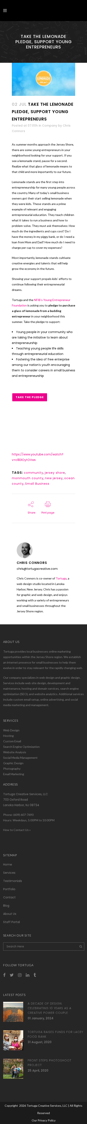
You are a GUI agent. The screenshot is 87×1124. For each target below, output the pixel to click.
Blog (6, 905)
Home (7, 864)
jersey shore (55, 473)
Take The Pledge (30, 397)
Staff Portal (11, 922)
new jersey (54, 478)
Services (9, 873)
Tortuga (61, 578)
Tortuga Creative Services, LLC (47, 1105)
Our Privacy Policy (44, 1120)
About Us (9, 914)
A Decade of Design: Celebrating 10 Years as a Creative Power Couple (49, 1008)
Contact (9, 897)
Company (49, 125)
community (33, 473)
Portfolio (9, 889)
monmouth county (28, 478)
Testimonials (12, 881)
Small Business (37, 484)
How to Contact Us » (17, 830)
